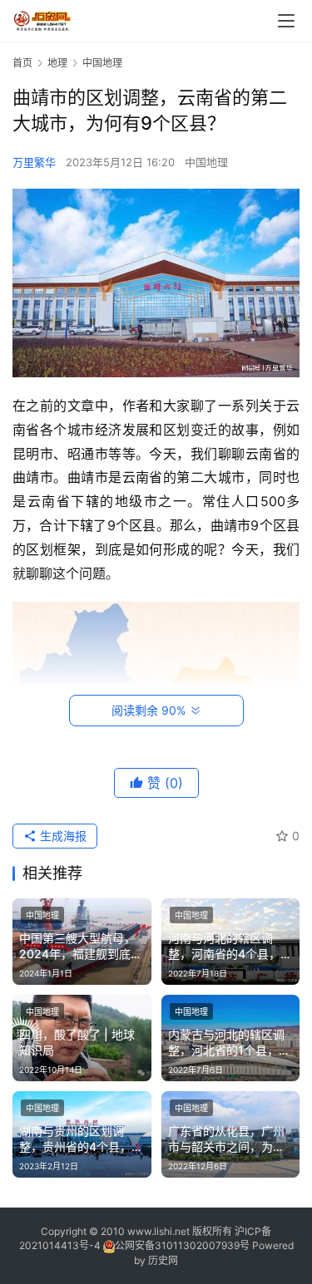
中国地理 (206, 162)
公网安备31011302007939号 (182, 1245)
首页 (22, 63)
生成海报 (62, 836)
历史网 (163, 1260)
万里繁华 (34, 162)
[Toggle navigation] (286, 21)
